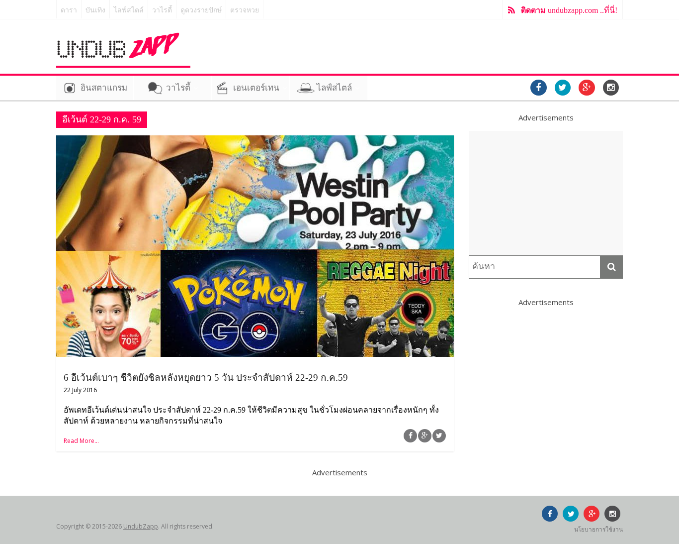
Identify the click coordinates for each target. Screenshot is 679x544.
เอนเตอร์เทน (256, 88)
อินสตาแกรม (104, 88)
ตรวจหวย (244, 10)
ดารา (69, 10)
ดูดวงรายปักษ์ (201, 10)
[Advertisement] (546, 193)
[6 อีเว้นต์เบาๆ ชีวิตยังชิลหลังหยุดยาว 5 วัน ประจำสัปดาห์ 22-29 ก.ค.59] (255, 141)
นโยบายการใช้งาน (598, 529)
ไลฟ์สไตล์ (129, 10)
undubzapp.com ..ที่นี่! (569, 10)
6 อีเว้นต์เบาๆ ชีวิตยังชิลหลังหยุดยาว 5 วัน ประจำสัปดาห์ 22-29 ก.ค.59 (206, 377)
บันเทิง (95, 10)
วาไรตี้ (162, 10)
